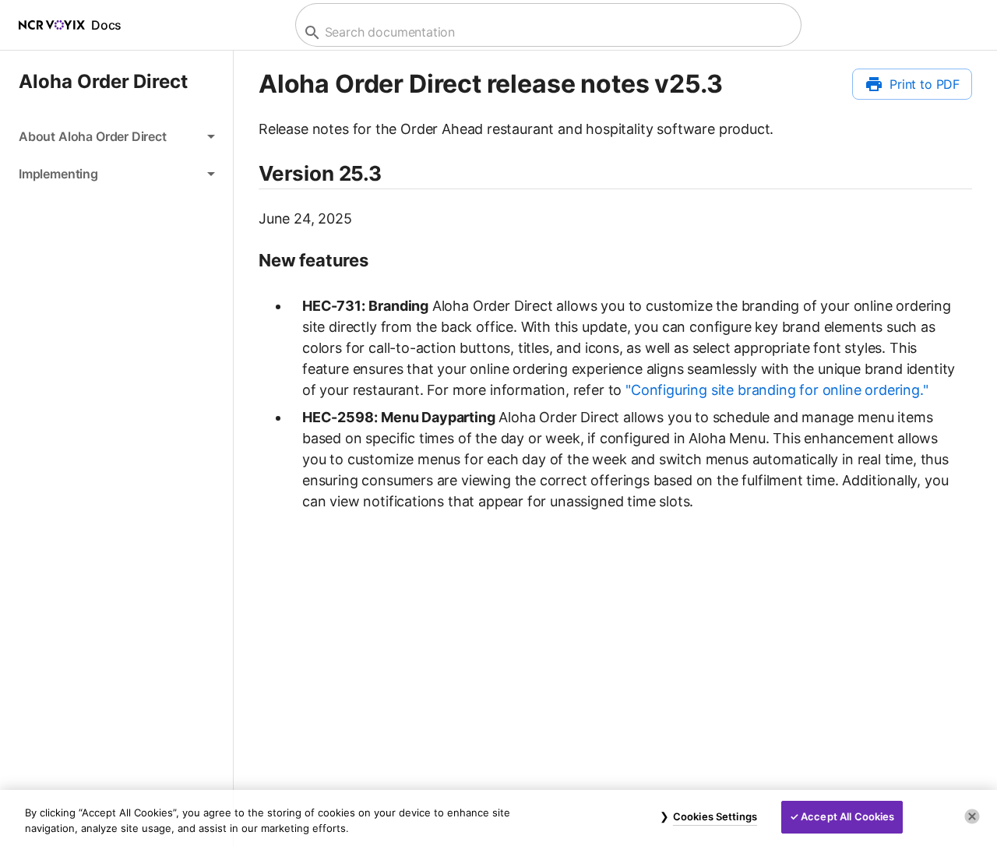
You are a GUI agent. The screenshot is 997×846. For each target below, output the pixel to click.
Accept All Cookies (847, 816)
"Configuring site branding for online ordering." (776, 390)
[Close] (972, 816)
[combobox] (546, 32)
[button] (116, 136)
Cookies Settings (715, 816)
